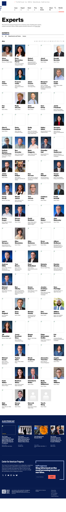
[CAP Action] (6, 492)
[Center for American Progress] (4, 6)
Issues (15, 9)
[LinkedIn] (14, 475)
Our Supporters (54, 494)
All (5, 36)
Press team (37, 26)
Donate (61, 8)
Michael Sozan (4, 446)
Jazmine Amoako (37, 446)
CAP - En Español (54, 493)
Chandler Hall (20, 446)
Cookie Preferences (54, 496)
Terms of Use (53, 490)
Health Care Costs (45, 2)
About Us (51, 9)
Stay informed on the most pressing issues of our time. (48, 469)
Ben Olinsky (10, 446)
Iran (26, 2)
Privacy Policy (53, 491)
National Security (36, 2)
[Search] (55, 9)
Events (29, 9)
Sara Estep (43, 446)
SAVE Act (30, 2)
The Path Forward (20, 2)
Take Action (42, 9)
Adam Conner (52, 446)
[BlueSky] (16, 475)
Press (35, 9)
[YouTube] (8, 475)
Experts (23, 9)
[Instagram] (11, 475)
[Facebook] (6, 475)
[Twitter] (3, 475)
